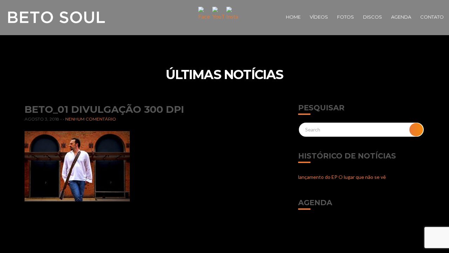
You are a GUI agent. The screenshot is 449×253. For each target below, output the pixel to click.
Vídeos (319, 17)
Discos (372, 17)
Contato (432, 17)
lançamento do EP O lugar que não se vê (342, 177)
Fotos (345, 17)
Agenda (401, 17)
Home (293, 17)
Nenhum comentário (90, 119)
